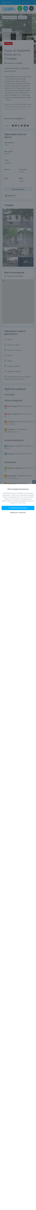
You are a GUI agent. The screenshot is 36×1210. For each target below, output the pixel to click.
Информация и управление (18, 512)
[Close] (34, 482)
